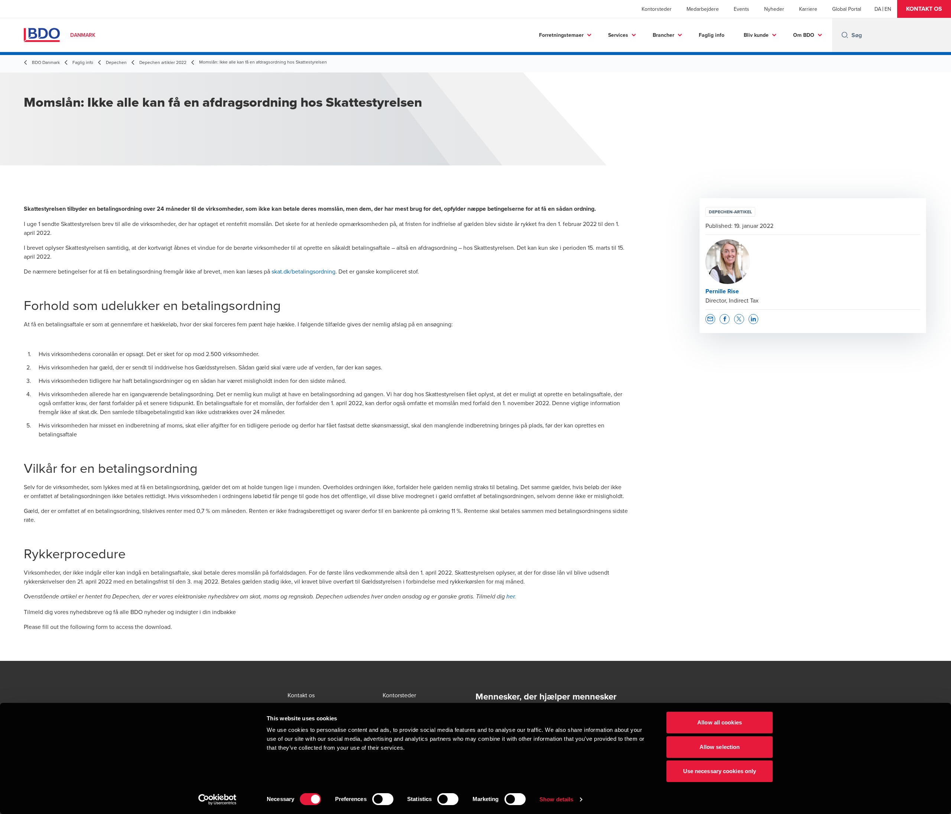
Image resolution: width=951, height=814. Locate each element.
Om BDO (803, 35)
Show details (556, 799)
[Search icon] (844, 35)
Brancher (663, 35)
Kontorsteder (657, 9)
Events (741, 9)
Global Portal (846, 9)
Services (618, 35)
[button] (924, 9)
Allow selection (720, 747)
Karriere (808, 9)
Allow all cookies (719, 722)
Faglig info (711, 35)
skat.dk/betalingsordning (303, 271)
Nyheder (774, 9)
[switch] (382, 799)
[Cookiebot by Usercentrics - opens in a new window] (217, 799)
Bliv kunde (756, 35)
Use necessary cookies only (719, 771)
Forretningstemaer (561, 35)
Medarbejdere (703, 9)
